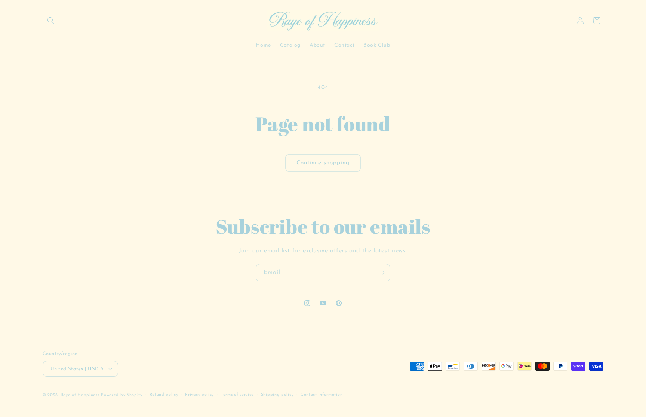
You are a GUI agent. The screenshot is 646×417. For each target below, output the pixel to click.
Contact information (321, 395)
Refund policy (164, 395)
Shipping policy (277, 395)
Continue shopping (323, 163)
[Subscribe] (381, 272)
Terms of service (237, 395)
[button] (51, 20)
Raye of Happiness (80, 395)
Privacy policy (199, 395)
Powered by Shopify (121, 395)
